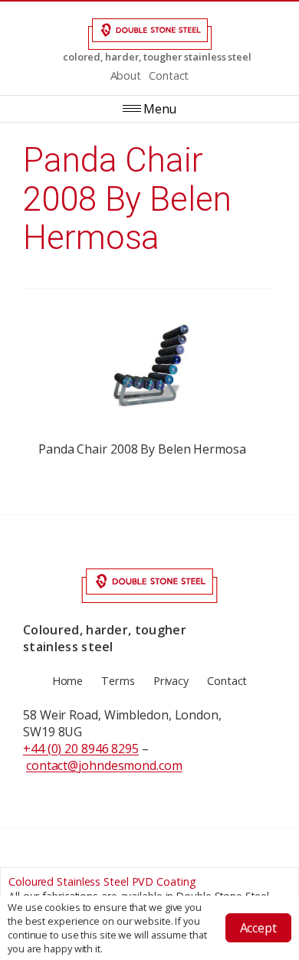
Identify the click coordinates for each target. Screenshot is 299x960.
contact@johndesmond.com (104, 765)
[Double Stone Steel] (149, 34)
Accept (258, 927)
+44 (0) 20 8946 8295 (81, 748)
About (126, 75)
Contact (169, 75)
